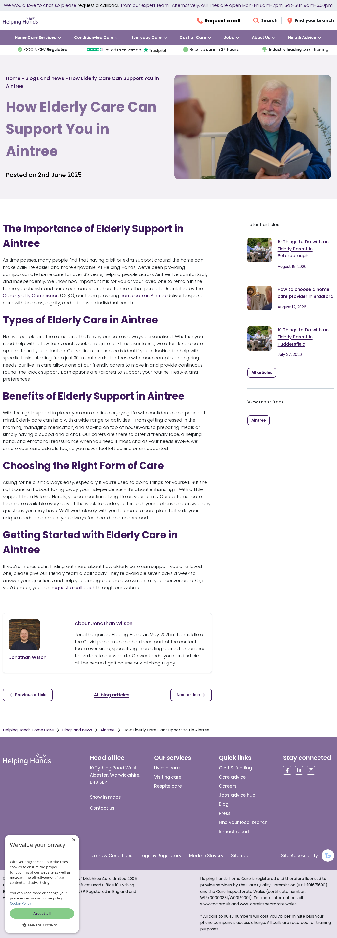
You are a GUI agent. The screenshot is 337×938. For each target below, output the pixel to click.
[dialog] (42, 884)
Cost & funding (235, 768)
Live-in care (167, 768)
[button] (42, 925)
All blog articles (111, 695)
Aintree (107, 730)
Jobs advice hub (237, 795)
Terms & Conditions (110, 855)
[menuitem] (38, 37)
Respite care (168, 786)
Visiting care (167, 777)
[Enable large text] (328, 855)
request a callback (98, 5)
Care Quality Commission (31, 296)
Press (225, 813)
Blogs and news (44, 78)
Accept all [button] (42, 913)
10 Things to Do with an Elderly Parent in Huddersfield (303, 337)
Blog (223, 804)
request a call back (73, 588)
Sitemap (240, 855)
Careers (228, 786)
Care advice (232, 777)
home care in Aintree (143, 296)
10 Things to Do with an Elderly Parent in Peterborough (303, 248)
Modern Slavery (206, 855)
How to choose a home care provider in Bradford (305, 292)
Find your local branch (243, 822)
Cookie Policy (20, 903)
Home (13, 78)
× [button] (73, 840)
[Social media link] (287, 770)
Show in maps (105, 797)
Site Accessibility (299, 855)
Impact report (234, 831)
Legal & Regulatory (160, 855)
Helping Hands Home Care (28, 730)
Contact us (102, 808)
